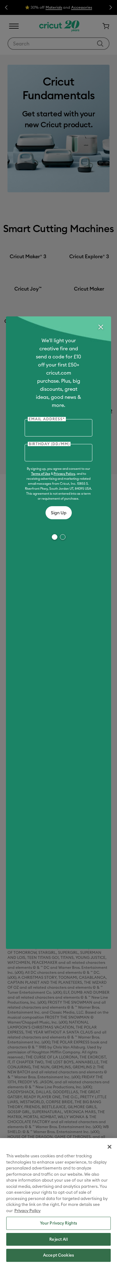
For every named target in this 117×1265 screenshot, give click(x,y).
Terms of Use (40, 474)
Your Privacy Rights (58, 1223)
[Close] (100, 327)
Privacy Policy (64, 474)
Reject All (58, 1239)
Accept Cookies (58, 1255)
